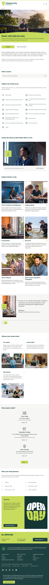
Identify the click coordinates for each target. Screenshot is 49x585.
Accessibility (19, 556)
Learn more (20, 578)
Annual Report (20, 559)
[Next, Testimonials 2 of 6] (5, 322)
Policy (34, 556)
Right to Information (21, 554)
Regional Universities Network (8, 559)
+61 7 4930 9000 (21, 540)
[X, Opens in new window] (12, 570)
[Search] (45, 76)
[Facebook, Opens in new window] (3, 570)
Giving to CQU (36, 558)
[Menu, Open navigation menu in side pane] (46, 4)
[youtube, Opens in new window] (16, 570)
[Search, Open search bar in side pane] (44, 4)
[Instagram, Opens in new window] (6, 570)
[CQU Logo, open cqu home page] (9, 4)
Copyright (4, 558)
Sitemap (34, 559)
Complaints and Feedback (38, 554)
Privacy (3, 556)
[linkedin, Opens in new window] (9, 570)
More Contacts (39, 539)
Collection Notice (5, 554)
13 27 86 (3, 540)
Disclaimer (19, 558)
